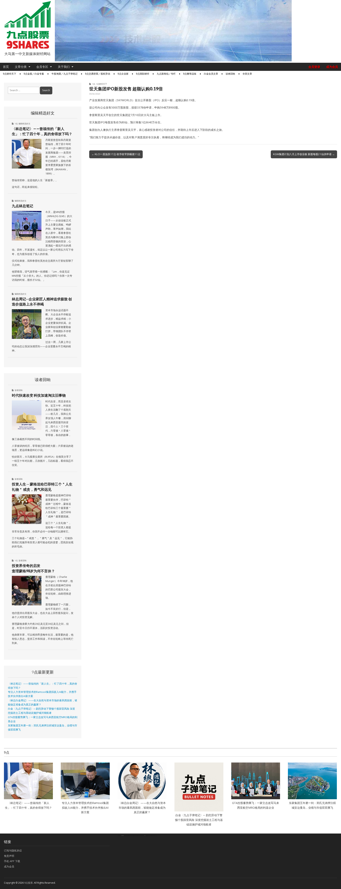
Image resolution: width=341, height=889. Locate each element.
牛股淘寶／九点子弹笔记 (65, 73)
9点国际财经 (142, 73)
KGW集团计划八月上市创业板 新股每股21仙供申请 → (304, 154)
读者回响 (230, 73)
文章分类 (21, 66)
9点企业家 (123, 73)
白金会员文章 (211, 73)
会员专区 (42, 66)
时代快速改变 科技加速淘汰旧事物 (39, 395)
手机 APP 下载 (12, 861)
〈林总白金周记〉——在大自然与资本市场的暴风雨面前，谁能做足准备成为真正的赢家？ (142, 807)
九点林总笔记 (22, 206)
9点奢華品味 (189, 73)
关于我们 (64, 66)
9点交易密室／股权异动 (97, 73)
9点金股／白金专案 (34, 73)
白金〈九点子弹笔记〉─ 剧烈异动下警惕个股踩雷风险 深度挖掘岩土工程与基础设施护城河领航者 (199, 819)
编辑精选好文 (24, 123)
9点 (93, 84)
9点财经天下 (9, 73)
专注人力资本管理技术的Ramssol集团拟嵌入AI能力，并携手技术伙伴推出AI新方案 (85, 807)
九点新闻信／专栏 (166, 73)
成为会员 (332, 66)
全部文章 (247, 73)
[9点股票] (27, 25)
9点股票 (28, 882)
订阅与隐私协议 (13, 850)
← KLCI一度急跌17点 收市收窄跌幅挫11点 (116, 154)
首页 (6, 66)
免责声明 (9, 856)
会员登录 (314, 66)
